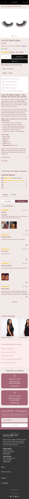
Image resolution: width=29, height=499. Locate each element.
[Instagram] (13, 496)
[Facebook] (10, 496)
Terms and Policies (15, 493)
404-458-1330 (6, 453)
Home (2, 6)
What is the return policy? (7, 348)
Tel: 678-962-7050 (14, 403)
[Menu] (2, 2)
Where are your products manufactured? (11, 359)
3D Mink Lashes (17, 6)
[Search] (5, 2)
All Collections (8, 6)
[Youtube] (16, 496)
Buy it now (14, 61)
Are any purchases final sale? (8, 352)
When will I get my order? (7, 355)
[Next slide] (26, 328)
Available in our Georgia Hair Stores (12, 65)
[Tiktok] (18, 496)
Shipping (5, 160)
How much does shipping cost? (9, 362)
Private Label (16, 490)
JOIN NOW (14, 425)
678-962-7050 (6, 461)
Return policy (6, 157)
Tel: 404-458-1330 (14, 386)
